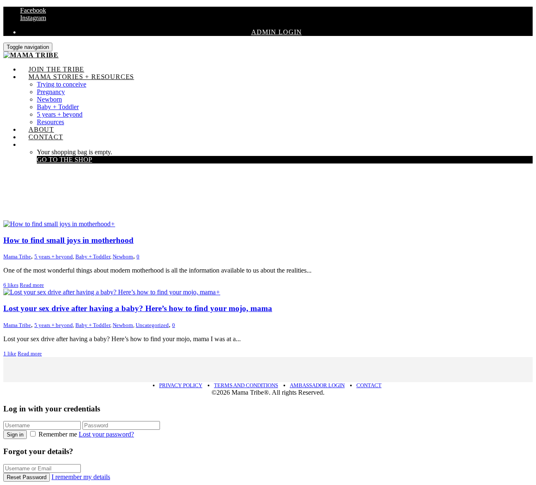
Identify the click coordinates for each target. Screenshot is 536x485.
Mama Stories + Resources (81, 76)
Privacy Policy (180, 385)
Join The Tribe (56, 69)
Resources (50, 121)
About (41, 129)
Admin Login (276, 32)
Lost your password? (106, 434)
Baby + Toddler (58, 106)
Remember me (58, 434)
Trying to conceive (61, 84)
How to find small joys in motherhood (68, 240)
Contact (45, 136)
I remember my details (81, 476)
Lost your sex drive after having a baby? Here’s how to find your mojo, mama (137, 308)
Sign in (15, 434)
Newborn (49, 99)
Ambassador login (317, 385)
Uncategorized (152, 325)
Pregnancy (51, 91)
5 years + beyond (59, 114)
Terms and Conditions (246, 385)
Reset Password (26, 477)
